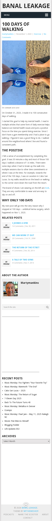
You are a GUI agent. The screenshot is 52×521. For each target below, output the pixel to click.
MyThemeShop (31, 511)
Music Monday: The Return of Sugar (20, 394)
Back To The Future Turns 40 (17, 402)
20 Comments (17, 238)
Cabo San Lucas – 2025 (14, 390)
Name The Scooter (28, 514)
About (45, 514)
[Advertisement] (26, 343)
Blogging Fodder (11, 425)
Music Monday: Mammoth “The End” (20, 386)
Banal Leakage (26, 5)
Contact (27, 518)
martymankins (8, 34)
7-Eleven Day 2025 (12, 398)
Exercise (37, 34)
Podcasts (8, 514)
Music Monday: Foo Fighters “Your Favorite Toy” (25, 383)
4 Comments (17, 251)
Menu (7, 15)
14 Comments (17, 226)
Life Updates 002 (11, 429)
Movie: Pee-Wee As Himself (16, 421)
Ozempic (8, 410)
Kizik (47, 188)
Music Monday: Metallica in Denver (19, 406)
